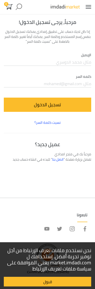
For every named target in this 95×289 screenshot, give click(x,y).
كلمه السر (83, 77)
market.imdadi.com (70, 262)
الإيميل (86, 55)
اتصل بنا (58, 159)
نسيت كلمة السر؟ (47, 122)
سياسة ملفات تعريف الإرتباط (61, 268)
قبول (47, 281)
